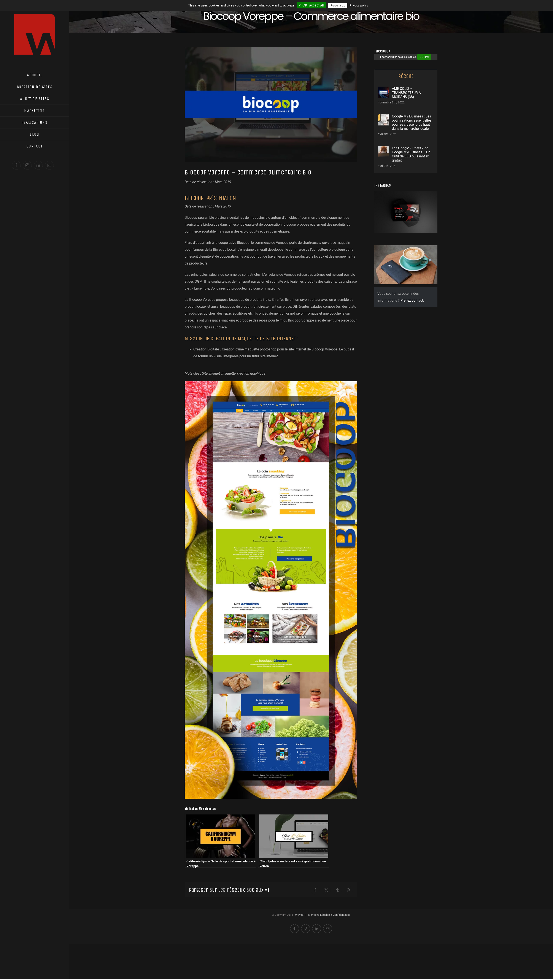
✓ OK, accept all (311, 5)
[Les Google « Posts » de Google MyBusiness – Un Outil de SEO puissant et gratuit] (383, 149)
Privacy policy (359, 5)
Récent (405, 76)
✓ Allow (424, 57)
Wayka (299, 914)
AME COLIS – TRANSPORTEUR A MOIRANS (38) (406, 93)
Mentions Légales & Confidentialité (329, 914)
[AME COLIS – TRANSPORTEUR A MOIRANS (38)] (383, 90)
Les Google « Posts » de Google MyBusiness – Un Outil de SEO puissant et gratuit (411, 154)
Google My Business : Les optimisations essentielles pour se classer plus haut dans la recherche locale (411, 122)
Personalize (338, 5)
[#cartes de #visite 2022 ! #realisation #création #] (385, 201)
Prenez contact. (412, 300)
